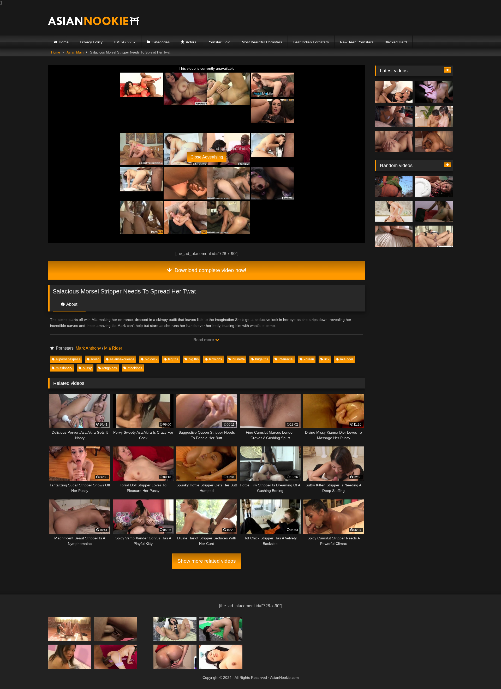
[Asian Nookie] (93, 21)
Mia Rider (113, 348)
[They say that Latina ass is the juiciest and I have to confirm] (434, 141)
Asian (95, 359)
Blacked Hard (396, 42)
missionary (64, 368)
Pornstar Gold (218, 42)
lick (327, 359)
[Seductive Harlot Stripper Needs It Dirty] (394, 236)
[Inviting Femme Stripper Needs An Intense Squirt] (175, 629)
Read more (204, 340)
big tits (173, 359)
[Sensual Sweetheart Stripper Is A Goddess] (69, 657)
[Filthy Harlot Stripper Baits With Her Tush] (220, 657)
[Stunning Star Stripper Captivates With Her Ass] (394, 186)
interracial (286, 359)
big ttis (194, 359)
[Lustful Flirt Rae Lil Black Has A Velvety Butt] (220, 629)
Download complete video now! (209, 270)
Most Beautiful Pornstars (262, 42)
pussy (87, 368)
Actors (191, 42)
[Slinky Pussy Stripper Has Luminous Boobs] (434, 92)
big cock (151, 359)
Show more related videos (206, 561)
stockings (135, 368)
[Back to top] (485, 674)
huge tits (261, 359)
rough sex (109, 368)
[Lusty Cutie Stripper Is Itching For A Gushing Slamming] (394, 116)
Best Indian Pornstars (311, 42)
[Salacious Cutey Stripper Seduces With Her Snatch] (115, 657)
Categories (161, 42)
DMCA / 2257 (125, 42)
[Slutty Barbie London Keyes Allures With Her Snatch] (175, 657)
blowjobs (215, 359)
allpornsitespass (68, 359)
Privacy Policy (91, 42)
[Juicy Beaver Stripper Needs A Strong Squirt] (115, 629)
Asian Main (75, 52)
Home (64, 42)
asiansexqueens (122, 359)
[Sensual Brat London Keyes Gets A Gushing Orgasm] (394, 141)
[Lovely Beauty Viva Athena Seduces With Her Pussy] (434, 236)
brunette (238, 359)
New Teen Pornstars (356, 42)
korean (309, 359)
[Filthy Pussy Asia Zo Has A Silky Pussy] (69, 629)
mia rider (346, 359)
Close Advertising (206, 157)
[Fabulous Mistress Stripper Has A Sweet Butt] (434, 186)
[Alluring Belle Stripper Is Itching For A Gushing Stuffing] (394, 92)
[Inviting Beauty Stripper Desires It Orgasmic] (394, 211)
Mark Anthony (88, 348)
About (71, 304)
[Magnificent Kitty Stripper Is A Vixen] (434, 211)
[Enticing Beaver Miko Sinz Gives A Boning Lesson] (434, 116)
